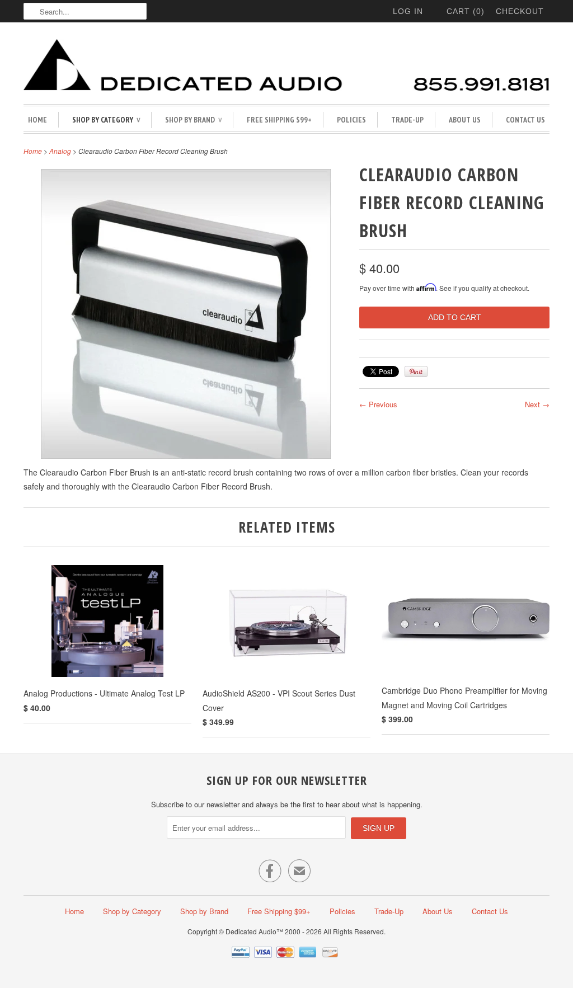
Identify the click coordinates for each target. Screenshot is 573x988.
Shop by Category (106, 120)
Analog (60, 151)
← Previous (378, 404)
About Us (465, 120)
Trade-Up (407, 120)
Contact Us (525, 120)
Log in (408, 11)
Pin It (416, 371)
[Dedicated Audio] (286, 66)
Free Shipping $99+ (279, 120)
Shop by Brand (193, 120)
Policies (351, 120)
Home (37, 120)
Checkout (520, 11)
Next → (537, 404)
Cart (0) (466, 11)
